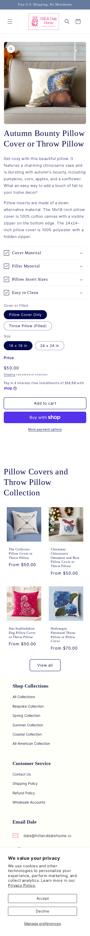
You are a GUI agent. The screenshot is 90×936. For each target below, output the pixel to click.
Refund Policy (23, 793)
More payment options (45, 429)
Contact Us (21, 774)
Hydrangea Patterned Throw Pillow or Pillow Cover (63, 635)
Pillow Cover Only (25, 314)
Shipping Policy (25, 783)
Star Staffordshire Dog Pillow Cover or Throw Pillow (22, 633)
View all (45, 665)
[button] (10, 21)
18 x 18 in (18, 345)
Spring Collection (26, 715)
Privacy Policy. (22, 885)
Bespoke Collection (28, 706)
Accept (42, 898)
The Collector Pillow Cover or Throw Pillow (20, 553)
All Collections (23, 697)
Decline (42, 911)
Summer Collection (27, 725)
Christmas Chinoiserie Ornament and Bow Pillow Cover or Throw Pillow (65, 557)
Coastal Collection (27, 734)
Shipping (9, 374)
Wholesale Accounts (28, 802)
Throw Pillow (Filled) (28, 326)
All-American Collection (31, 743)
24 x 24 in (49, 345)
